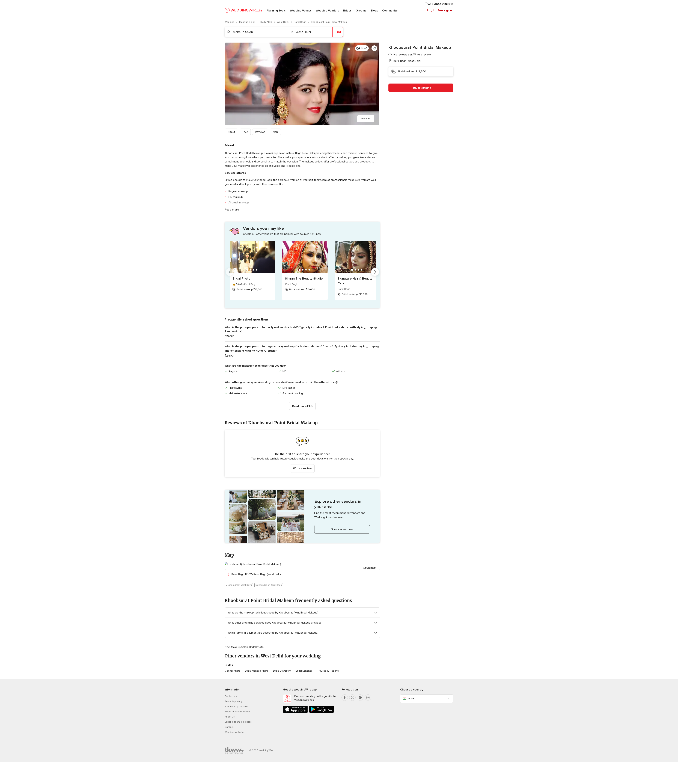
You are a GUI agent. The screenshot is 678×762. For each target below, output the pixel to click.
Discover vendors (342, 529)
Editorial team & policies (238, 721)
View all (365, 118)
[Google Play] (321, 712)
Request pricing (421, 88)
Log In (431, 10)
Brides (347, 10)
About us (230, 716)
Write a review (302, 468)
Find (338, 32)
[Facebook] (344, 697)
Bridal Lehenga (304, 670)
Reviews (260, 132)
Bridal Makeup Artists (256, 670)
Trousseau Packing (328, 670)
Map (275, 132)
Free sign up (445, 10)
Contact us (231, 696)
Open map (369, 568)
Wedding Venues (301, 10)
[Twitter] (352, 697)
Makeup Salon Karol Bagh (268, 585)
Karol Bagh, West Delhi (407, 61)
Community (389, 10)
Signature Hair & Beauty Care (355, 281)
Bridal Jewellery (282, 670)
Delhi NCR (266, 21)
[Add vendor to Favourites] (374, 48)
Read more (232, 209)
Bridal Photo (241, 278)
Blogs (374, 10)
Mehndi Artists (232, 670)
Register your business (237, 711)
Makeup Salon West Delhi (239, 585)
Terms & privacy (233, 701)
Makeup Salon (247, 21)
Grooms (361, 10)
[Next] (375, 272)
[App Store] (295, 712)
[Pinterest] (360, 697)
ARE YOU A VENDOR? (440, 3)
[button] (302, 453)
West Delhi (283, 21)
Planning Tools (276, 10)
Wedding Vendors (327, 10)
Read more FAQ (302, 406)
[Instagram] (368, 697)
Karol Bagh (300, 21)
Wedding (230, 21)
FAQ (245, 132)
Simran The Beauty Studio (304, 278)
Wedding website (234, 732)
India (411, 698)
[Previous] (229, 272)
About (231, 132)
